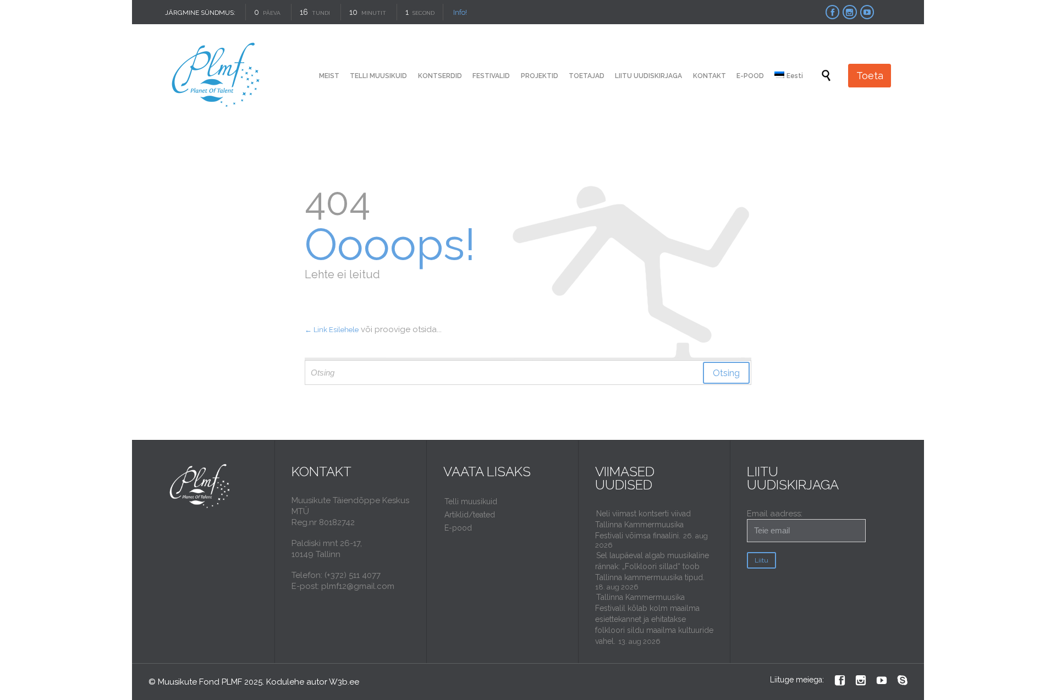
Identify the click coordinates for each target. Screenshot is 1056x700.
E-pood (458, 527)
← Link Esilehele (332, 330)
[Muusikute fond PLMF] (216, 75)
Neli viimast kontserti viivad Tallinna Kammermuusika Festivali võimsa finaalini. (643, 524)
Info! (460, 12)
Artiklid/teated (469, 514)
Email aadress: (774, 514)
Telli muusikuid (470, 501)
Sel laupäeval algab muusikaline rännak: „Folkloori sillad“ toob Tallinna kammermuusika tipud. (652, 566)
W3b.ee (344, 682)
